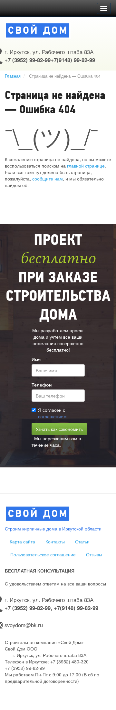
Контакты (55, 541)
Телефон (42, 384)
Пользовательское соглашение (43, 554)
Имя (36, 359)
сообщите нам (47, 178)
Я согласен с (52, 413)
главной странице (86, 165)
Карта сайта (22, 541)
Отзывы (94, 554)
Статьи (82, 541)
